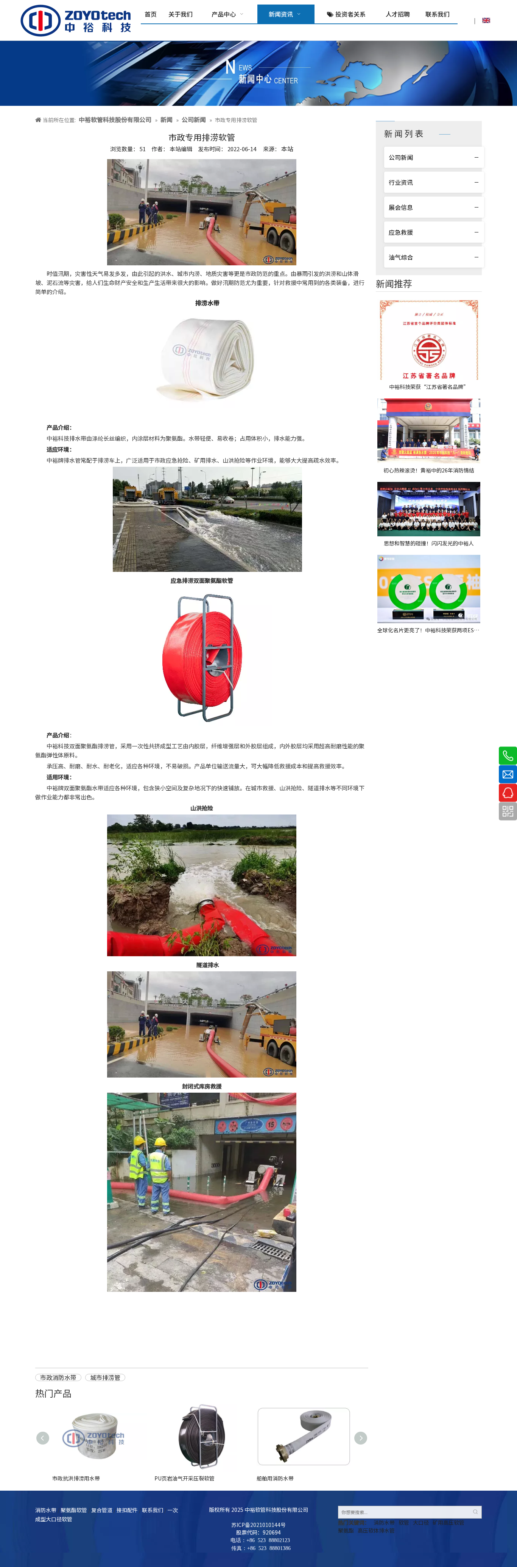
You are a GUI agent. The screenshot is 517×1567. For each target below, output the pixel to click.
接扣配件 (127, 1510)
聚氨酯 (346, 1530)
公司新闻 (401, 157)
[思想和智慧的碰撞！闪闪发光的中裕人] (428, 509)
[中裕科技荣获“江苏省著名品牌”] (428, 339)
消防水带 (45, 1510)
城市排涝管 (105, 1377)
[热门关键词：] (475, 1512)
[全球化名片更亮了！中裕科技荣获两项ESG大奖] (428, 589)
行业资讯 (401, 182)
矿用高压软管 (448, 1522)
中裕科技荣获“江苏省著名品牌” (429, 386)
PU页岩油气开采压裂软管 (184, 1478)
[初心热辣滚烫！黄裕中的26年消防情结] (428, 430)
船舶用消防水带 (275, 1478)
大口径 (421, 1522)
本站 (287, 148)
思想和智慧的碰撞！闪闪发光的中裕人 (429, 543)
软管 (404, 1522)
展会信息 (401, 207)
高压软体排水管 (376, 1530)
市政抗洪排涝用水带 (76, 1478)
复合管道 (101, 1510)
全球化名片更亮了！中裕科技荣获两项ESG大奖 (428, 630)
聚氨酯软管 (74, 1510)
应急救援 (401, 232)
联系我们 (152, 1510)
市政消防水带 (58, 1377)
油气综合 (401, 257)
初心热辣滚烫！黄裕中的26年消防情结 (428, 470)
